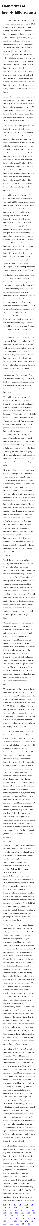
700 (34, 1213)
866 (4, 1221)
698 (15, 1205)
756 (11, 1213)
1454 (11, 1215)
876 (15, 1207)
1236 (29, 1215)
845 (32, 1221)
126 (10, 1218)
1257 (22, 1210)
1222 (26, 1205)
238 (4, 1210)
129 (4, 1207)
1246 (4, 1213)
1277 (28, 1213)
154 (16, 1210)
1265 (11, 1224)
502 (33, 1207)
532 (4, 1218)
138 (17, 1215)
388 (15, 1221)
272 (26, 1221)
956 (10, 1221)
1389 (33, 1218)
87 (27, 1210)
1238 (17, 1224)
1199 (10, 1210)
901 (33, 1210)
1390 (22, 1215)
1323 (21, 1207)
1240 (4, 1215)
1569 (27, 1207)
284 (28, 1218)
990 (4, 1205)
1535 (22, 1218)
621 (22, 1213)
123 (23, 1224)
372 (10, 1207)
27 (9, 1205)
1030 (15, 1218)
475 (21, 1221)
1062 (4, 1224)
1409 (16, 1213)
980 (20, 1205)
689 (32, 1205)
